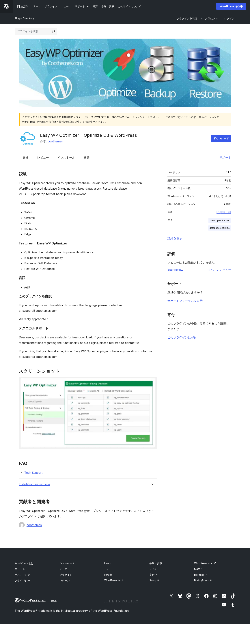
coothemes (55, 141)
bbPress (200, 574)
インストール (66, 157)
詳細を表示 (174, 238)
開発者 (108, 574)
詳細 (26, 157)
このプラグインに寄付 (182, 337)
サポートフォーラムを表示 (185, 301)
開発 (86, 157)
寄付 (153, 574)
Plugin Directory (24, 18)
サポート (225, 157)
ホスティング (22, 574)
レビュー (43, 157)
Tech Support (33, 472)
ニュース (20, 568)
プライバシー (22, 580)
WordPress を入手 (231, 6)
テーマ (63, 568)
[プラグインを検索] (53, 31)
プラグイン (65, 574)
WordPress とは (24, 563)
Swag (154, 580)
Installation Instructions (34, 484)
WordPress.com (205, 563)
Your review (175, 270)
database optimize (219, 228)
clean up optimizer (220, 220)
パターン (64, 580)
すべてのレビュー (219, 270)
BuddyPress (203, 580)
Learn (107, 563)
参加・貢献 (155, 563)
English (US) (224, 212)
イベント (154, 568)
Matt (198, 568)
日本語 (53, 601)
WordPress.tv (114, 580)
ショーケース (67, 563)
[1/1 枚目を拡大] (152, 382)
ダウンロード (221, 138)
